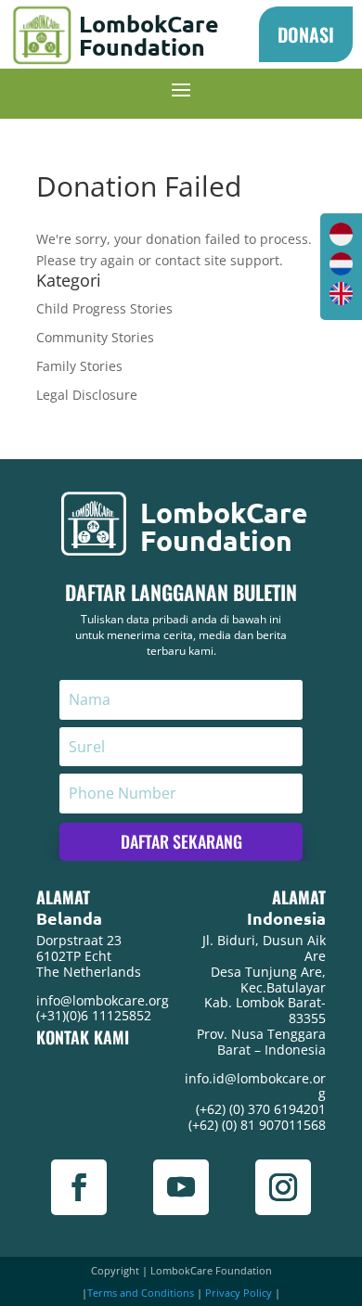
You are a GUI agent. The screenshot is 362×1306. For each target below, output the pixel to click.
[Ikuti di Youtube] (181, 1187)
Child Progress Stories (104, 308)
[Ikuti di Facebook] (79, 1187)
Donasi (306, 34)
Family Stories (79, 366)
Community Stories (95, 337)
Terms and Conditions (140, 1293)
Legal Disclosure (86, 394)
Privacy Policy (238, 1293)
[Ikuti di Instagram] (283, 1187)
